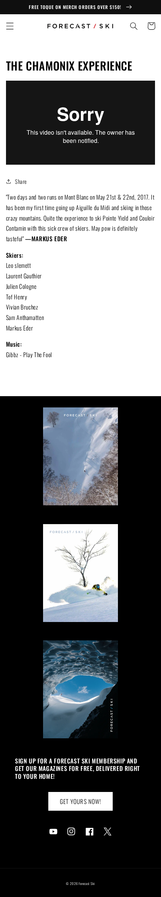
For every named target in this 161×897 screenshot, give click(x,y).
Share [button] (21, 181)
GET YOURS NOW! (80, 801)
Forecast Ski (87, 883)
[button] (9, 26)
